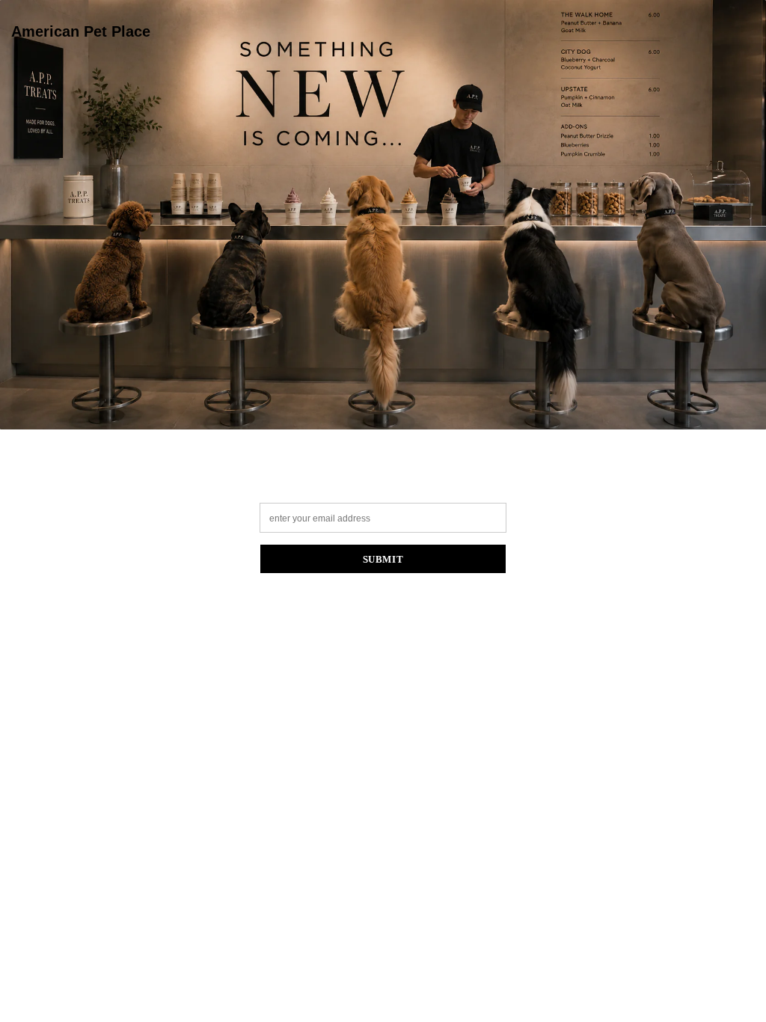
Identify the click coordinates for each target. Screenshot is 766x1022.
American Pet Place (80, 31)
